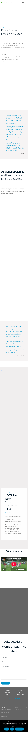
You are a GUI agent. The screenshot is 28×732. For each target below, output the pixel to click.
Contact (20, 692)
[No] (26, 726)
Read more (19, 729)
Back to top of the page (14, 698)
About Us (7, 690)
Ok (6, 729)
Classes (20, 690)
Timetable (7, 692)
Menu (23, 2)
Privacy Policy (20, 694)
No (12, 729)
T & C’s (7, 694)
